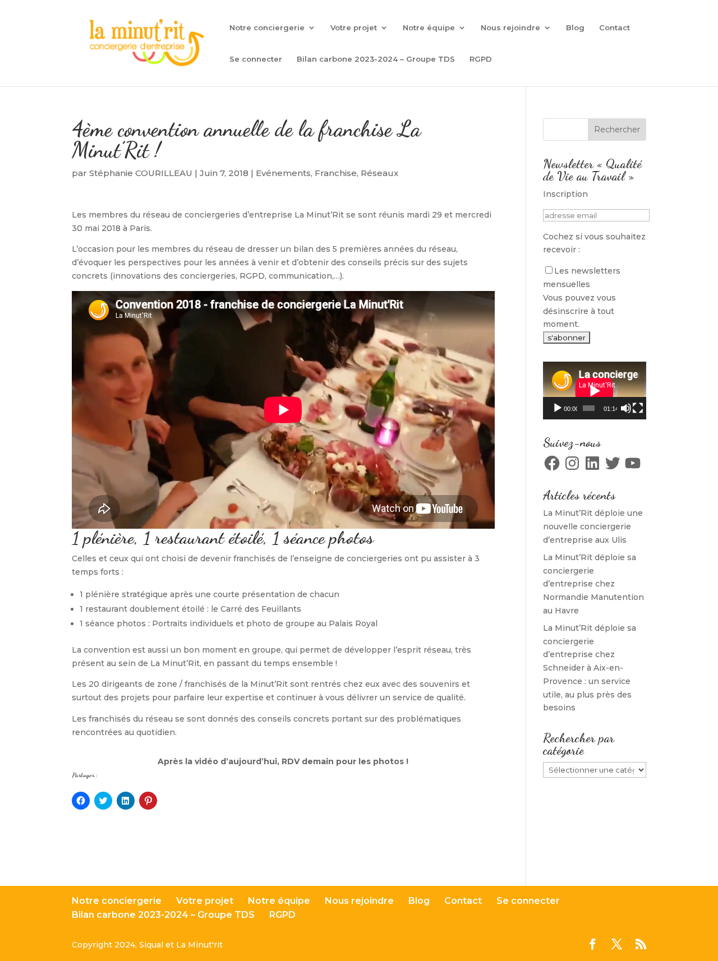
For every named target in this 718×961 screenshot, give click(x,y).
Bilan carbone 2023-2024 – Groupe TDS (376, 59)
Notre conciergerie (267, 28)
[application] (594, 390)
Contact (614, 28)
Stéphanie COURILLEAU (140, 173)
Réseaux (379, 173)
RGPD (481, 59)
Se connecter (255, 59)
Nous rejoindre (510, 28)
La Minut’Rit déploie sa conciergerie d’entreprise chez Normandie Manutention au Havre (593, 584)
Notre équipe (429, 28)
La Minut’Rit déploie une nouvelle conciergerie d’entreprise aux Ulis (593, 526)
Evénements (283, 173)
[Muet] (626, 408)
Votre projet (353, 28)
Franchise (336, 173)
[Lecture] (557, 408)
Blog (575, 28)
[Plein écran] (637, 408)
